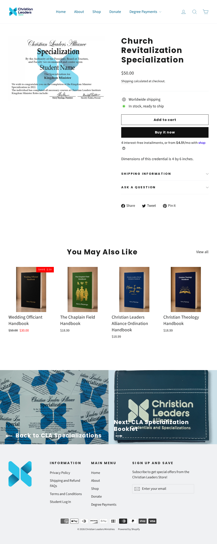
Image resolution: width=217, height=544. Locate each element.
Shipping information (146, 174)
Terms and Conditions (66, 494)
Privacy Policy (60, 472)
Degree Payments (143, 11)
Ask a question (138, 187)
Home (61, 11)
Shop (96, 11)
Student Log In (60, 501)
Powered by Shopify (129, 529)
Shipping (127, 81)
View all (202, 252)
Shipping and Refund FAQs (65, 483)
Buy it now (165, 132)
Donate (115, 11)
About (79, 11)
